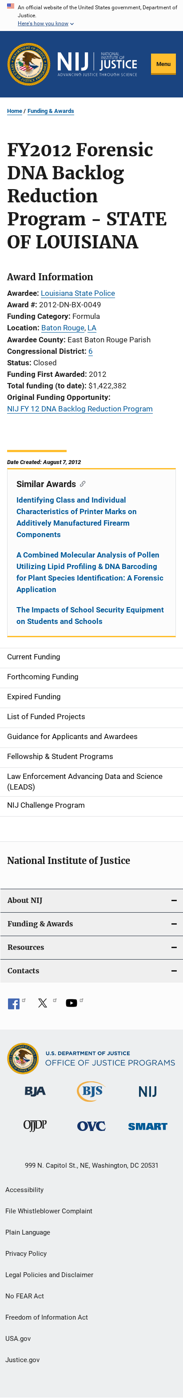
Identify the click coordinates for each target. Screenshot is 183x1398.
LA (92, 327)
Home (14, 111)
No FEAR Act (24, 1296)
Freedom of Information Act (46, 1317)
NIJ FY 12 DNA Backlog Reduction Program (80, 408)
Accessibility (24, 1190)
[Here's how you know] (91, 15)
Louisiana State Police (78, 293)
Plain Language (27, 1232)
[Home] (97, 64)
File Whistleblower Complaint (48, 1211)
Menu (163, 64)
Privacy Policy (26, 1254)
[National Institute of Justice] (148, 1098)
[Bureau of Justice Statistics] (91, 1103)
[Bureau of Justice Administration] (35, 1098)
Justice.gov (22, 1360)
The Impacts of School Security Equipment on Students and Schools (90, 615)
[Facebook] (17, 1006)
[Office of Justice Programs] (29, 64)
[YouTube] (74, 1006)
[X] (46, 1006)
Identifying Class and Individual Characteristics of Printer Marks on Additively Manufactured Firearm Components (76, 517)
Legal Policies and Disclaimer (49, 1275)
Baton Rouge (62, 327)
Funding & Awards (51, 111)
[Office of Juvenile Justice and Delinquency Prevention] (35, 1133)
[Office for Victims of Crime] (91, 1132)
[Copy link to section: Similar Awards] (80, 483)
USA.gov (18, 1339)
